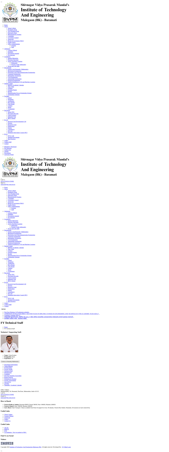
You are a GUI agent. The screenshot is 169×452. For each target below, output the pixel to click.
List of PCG (7, 382)
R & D (6, 120)
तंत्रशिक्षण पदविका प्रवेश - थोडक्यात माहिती (16, 318)
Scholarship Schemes (14, 94)
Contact (6, 143)
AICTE (6, 427)
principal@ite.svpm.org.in (8, 184)
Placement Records (13, 113)
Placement (7, 110)
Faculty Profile (8, 369)
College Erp (7, 150)
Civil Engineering (13, 77)
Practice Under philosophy (18, 64)
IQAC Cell (11, 136)
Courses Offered (12, 50)
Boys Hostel (11, 102)
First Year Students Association (12, 375)
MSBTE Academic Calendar (16, 85)
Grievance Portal (9, 154)
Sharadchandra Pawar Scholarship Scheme (20, 93)
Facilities (6, 96)
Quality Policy (12, 42)
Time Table (11, 86)
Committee (11, 36)
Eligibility (10, 52)
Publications (11, 126)
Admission (7, 48)
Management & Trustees (14, 34)
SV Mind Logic (66, 447)
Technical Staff (8, 371)
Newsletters (7, 153)
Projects (10, 123)
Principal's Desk (12, 33)
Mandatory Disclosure (10, 146)
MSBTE (6, 429)
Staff (12, 47)
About (6, 26)
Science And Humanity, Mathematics (18, 69)
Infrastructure (8, 372)
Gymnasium (11, 109)
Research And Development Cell (17, 121)
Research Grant (12, 124)
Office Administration (14, 44)
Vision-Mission (8, 366)
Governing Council (13, 37)
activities (6, 383)
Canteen (10, 105)
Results (10, 91)
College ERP (8, 142)
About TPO (11, 112)
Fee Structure (8, 148)
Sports (9, 107)
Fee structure (11, 55)
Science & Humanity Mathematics (10, 361)
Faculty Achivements (10, 380)
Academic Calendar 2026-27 (12, 315)
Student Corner (8, 83)
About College (12, 28)
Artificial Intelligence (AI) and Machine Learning (21, 82)
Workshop (10, 99)
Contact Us (7, 421)
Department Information (11, 364)
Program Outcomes (13, 60)
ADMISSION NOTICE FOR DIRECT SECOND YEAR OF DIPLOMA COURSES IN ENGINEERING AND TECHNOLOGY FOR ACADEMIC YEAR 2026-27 (52, 313)
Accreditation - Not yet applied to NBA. (15, 432)
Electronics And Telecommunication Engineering (21, 72)
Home (6, 25)
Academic (7, 374)
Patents (10, 128)
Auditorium (11, 101)
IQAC (6, 134)
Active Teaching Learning (15, 61)
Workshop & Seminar (10, 379)
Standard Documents (13, 137)
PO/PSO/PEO (8, 368)
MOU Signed (11, 118)
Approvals (11, 39)
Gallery (6, 140)
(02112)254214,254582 (7, 181)
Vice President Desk (13, 31)
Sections (13, 45)
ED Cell (10, 131)
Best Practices (11, 139)
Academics (7, 56)
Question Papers (12, 90)
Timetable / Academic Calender (13, 385)
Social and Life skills (13, 66)
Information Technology (14, 75)
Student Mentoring (13, 58)
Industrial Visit (12, 117)
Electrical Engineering (14, 80)
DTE (5, 431)
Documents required (13, 53)
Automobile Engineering (14, 79)
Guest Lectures (12, 115)
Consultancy (11, 129)
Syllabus (10, 88)
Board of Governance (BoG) (16, 41)
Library (10, 98)
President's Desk (12, 30)
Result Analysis (8, 377)
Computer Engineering (14, 74)
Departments (7, 67)
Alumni (6, 151)
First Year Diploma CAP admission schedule (17, 312)
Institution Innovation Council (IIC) (17, 132)
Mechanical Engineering (14, 71)
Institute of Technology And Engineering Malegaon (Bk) (25, 447)
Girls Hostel (11, 104)
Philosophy (14, 63)
